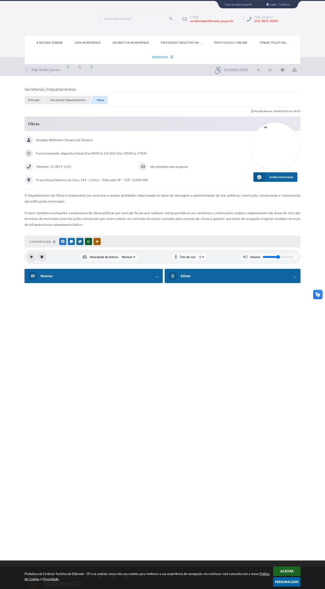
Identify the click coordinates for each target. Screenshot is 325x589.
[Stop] (42, 257)
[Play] (31, 257)
